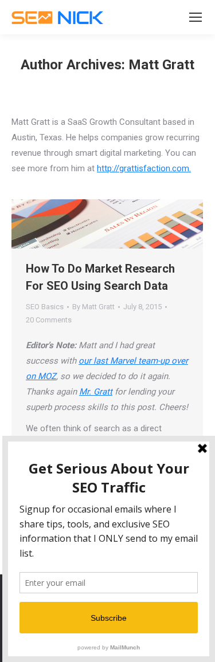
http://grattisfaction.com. (144, 168)
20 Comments (49, 320)
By (93, 306)
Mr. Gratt (95, 392)
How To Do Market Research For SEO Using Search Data (100, 277)
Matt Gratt (161, 65)
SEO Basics (45, 306)
